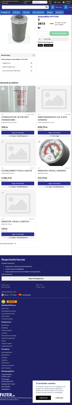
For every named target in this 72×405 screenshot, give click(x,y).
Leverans (4, 333)
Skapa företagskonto (36, 278)
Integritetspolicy (7, 346)
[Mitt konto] (57, 7)
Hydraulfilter (48, 45)
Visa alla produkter (6, 243)
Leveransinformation (8, 313)
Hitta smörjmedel (38, 12)
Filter (40, 45)
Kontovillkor (6, 316)
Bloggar (49, 12)
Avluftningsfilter (7, 352)
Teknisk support (7, 343)
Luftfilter (4, 357)
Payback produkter (8, 365)
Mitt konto (5, 308)
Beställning (5, 325)
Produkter (5, 12)
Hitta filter (16, 12)
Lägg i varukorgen (18, 132)
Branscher (59, 12)
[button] (2, 88)
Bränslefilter (6, 355)
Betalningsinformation (9, 311)
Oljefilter (4, 360)
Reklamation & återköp (9, 335)
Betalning (5, 328)
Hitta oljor (26, 12)
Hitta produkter (7, 330)
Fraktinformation (7, 319)
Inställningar (59, 398)
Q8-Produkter (6, 368)
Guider (4, 341)
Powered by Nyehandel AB (36, 402)
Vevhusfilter (5, 363)
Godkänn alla (43, 398)
